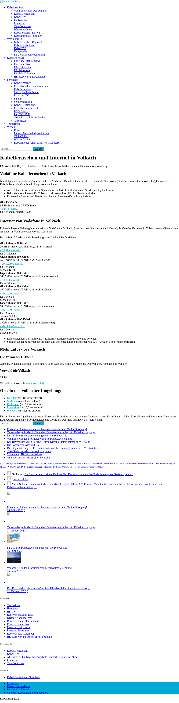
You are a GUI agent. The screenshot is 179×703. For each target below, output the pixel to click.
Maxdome (133, 463)
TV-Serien (57, 467)
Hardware (12, 608)
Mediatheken (143, 463)
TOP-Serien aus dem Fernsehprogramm (29, 451)
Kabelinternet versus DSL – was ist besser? (38, 142)
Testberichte (13, 123)
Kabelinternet (107, 463)
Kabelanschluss (22, 89)
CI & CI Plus (21, 136)
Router (18, 130)
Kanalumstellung (121, 463)
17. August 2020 (16, 530)
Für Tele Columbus (24, 73)
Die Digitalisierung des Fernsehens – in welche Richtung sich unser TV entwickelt (52, 448)
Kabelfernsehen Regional (28, 42)
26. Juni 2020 (14, 550)
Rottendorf (13, 407)
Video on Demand (80, 467)
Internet (73, 463)
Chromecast (20, 120)
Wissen (11, 126)
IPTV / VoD (21, 111)
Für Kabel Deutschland (27, 60)
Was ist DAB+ (22, 139)
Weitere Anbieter (23, 29)
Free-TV (38, 463)
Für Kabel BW (22, 64)
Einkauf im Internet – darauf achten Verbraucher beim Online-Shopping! (47, 429)
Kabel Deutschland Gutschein (23, 677)
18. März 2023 (15, 510)
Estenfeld (12, 397)
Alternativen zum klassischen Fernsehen (29, 457)
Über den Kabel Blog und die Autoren (28, 692)
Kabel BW (20, 16)
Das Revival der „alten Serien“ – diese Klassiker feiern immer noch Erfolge (48, 441)
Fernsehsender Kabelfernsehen (31, 86)
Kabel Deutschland (24, 13)
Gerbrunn (12, 401)
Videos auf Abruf (95, 467)
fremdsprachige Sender (26, 92)
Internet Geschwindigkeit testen (31, 133)
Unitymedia (20, 20)
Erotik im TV (21, 95)
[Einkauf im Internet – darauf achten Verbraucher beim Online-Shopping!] (14, 501)
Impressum (13, 683)
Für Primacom (22, 70)
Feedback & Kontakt (18, 689)
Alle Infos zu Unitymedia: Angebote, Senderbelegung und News (42, 656)
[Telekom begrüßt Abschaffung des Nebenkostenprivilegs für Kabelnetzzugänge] (14, 521)
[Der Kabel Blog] (10, 1)
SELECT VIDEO (7, 467)
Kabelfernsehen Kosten (27, 32)
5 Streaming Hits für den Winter (24, 454)
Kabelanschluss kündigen (28, 35)
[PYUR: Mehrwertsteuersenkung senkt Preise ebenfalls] (14, 541)
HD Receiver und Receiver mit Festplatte (29, 636)
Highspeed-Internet (61, 463)
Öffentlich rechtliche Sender (29, 117)
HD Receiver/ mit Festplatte (29, 76)
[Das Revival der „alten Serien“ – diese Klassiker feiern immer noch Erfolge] (14, 582)
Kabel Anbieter (15, 7)
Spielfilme (28, 467)
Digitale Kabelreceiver (19, 617)
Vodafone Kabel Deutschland (30, 10)
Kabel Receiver (15, 57)
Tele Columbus (22, 26)
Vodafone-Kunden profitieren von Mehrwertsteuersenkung (39, 438)
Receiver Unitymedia (18, 627)
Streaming (37, 467)
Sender (18, 98)
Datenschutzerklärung (19, 686)
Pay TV (172, 463)
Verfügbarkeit (14, 38)
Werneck (12, 410)
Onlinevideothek (161, 463)
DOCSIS (30, 463)
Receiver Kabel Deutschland (23, 621)
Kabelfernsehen (22, 82)
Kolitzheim (13, 404)
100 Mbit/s (4, 463)
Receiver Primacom (18, 630)
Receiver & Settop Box (20, 614)
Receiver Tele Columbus (20, 633)
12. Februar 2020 (16, 591)
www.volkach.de (35, 383)
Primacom (19, 23)
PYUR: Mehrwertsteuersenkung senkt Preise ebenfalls (37, 435)
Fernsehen (12, 79)
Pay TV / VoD (22, 114)
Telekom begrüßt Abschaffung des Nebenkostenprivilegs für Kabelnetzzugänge (51, 432)
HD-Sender (47, 463)
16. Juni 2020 (14, 571)
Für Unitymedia (22, 67)
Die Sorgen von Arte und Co (23, 444)
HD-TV (11, 611)
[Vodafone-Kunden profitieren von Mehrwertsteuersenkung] (14, 561)
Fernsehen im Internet (26, 108)
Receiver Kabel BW (18, 624)
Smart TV (19, 467)
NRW (151, 463)
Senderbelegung (23, 101)
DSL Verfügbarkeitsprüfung (29, 54)
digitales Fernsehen (18, 463)
